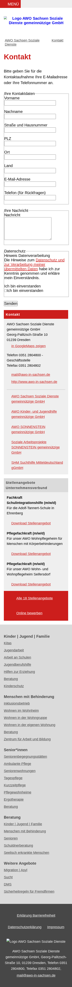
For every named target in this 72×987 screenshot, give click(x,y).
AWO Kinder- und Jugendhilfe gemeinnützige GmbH (34, 414)
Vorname (12, 98)
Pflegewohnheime (17, 792)
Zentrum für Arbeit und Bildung (27, 739)
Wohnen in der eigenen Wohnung (29, 725)
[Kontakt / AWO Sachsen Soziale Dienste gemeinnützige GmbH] (36, 23)
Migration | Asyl (15, 870)
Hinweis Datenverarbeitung (27, 255)
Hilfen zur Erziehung (19, 672)
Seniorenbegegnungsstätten (25, 757)
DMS (8, 884)
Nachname (13, 111)
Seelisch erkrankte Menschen (26, 853)
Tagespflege (13, 778)
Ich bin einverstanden (22, 286)
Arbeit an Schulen (17, 657)
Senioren (11, 838)
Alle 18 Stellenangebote (34, 598)
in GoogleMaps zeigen (28, 346)
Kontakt (57, 40)
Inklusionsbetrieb (17, 703)
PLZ (7, 138)
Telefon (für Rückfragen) (25, 193)
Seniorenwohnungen (20, 771)
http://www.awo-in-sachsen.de (34, 382)
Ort (7, 152)
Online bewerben (29, 613)
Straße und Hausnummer (25, 125)
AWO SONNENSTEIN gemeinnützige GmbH (28, 429)
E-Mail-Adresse (17, 179)
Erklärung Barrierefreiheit (36, 915)
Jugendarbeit (14, 650)
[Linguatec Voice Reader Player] (37, 4)
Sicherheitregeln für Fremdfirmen (29, 891)
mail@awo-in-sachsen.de (30, 375)
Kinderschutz (14, 686)
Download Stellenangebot (31, 523)
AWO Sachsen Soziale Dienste (22, 42)
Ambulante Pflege (17, 764)
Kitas (8, 643)
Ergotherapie (14, 799)
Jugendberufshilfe (17, 665)
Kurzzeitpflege (15, 785)
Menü (13, 4)
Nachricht (12, 215)
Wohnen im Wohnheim (21, 711)
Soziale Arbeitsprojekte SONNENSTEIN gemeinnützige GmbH (35, 447)
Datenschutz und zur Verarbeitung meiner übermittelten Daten (34, 264)
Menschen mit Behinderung (25, 831)
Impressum (55, 927)
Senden (10, 303)
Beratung (11, 679)
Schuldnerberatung (18, 845)
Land (8, 166)
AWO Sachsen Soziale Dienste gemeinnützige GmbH (35, 398)
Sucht (8, 877)
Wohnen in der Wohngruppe (25, 718)
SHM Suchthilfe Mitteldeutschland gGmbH (37, 465)
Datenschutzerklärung (24, 927)
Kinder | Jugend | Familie (23, 824)
